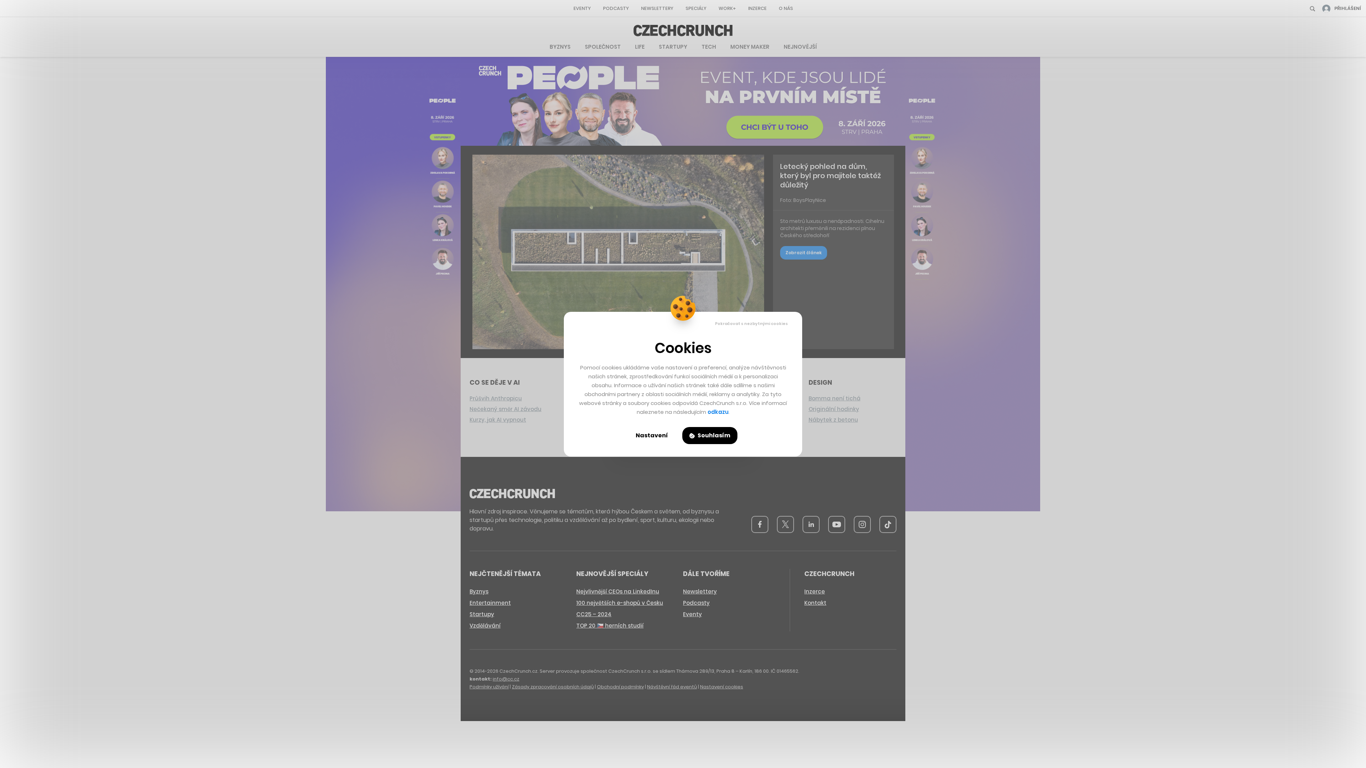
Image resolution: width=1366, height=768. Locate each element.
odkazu (718, 412)
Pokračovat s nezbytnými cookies (751, 323)
